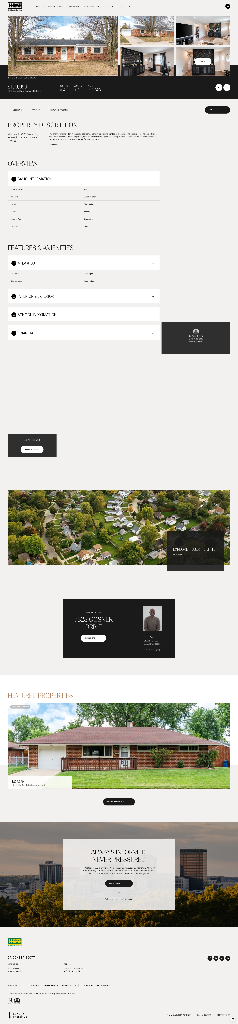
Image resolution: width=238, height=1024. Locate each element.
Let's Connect (110, 6)
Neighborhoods (55, 6)
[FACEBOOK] (210, 958)
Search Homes (73, 6)
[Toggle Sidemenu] (227, 6)
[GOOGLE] (227, 958)
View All (203, 61)
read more (177, 554)
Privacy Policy (223, 1015)
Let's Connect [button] (103, 986)
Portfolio (39, 6)
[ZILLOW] (221, 958)
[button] (217, 110)
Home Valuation (92, 6)
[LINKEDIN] (215, 958)
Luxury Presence (183, 1015)
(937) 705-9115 (127, 6)
